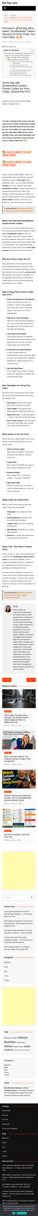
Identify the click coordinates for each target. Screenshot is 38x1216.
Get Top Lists (9, 2)
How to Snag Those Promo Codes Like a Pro (23, 67)
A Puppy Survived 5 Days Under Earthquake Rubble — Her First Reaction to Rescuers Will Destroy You (18, 940)
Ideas (6, 967)
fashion (8, 1046)
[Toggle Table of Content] (31, 50)
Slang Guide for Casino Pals (20, 73)
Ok (14, 1213)
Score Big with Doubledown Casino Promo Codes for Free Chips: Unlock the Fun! (19, 54)
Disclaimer (6, 1124)
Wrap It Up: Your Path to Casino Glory (22, 75)
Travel (6, 976)
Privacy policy (22, 1213)
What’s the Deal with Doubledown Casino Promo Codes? (23, 62)
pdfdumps (28, 1050)
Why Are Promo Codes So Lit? (20, 65)
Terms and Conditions (9, 1128)
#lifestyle (22, 1037)
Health (27, 1046)
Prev (8, 680)
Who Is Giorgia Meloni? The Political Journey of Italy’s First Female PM (17, 759)
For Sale (5, 1119)
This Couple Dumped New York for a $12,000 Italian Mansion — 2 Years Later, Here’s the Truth (18, 914)
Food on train (18, 1046)
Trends (6, 980)
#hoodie (14, 1038)
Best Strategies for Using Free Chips (22, 70)
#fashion (7, 1038)
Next (29, 680)
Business (30, 42)
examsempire (21, 1042)
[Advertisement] (19, 871)
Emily (5, 42)
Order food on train (19, 1050)
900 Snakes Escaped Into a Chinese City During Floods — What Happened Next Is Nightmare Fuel (18, 923)
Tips (5, 971)
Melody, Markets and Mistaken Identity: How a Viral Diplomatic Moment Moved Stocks (17, 798)
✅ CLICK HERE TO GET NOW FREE (18, 57)
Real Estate (6, 1110)
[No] (36, 1210)
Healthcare (9, 1050)
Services (5, 1115)
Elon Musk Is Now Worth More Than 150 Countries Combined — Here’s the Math (18, 932)
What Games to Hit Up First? (20, 72)
